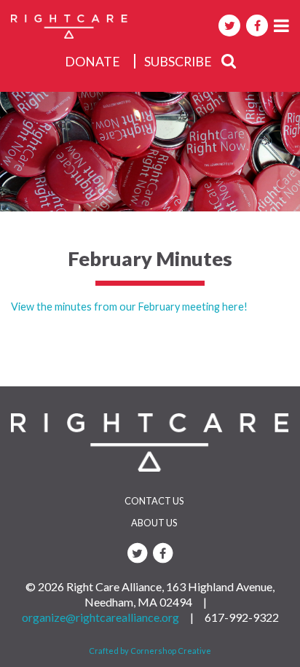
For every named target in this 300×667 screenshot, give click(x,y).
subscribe (178, 61)
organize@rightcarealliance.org (100, 617)
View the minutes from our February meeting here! (129, 306)
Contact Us (154, 501)
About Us (154, 522)
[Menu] (281, 25)
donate (92, 61)
